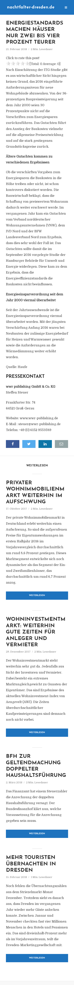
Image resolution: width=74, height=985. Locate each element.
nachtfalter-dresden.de (30, 7)
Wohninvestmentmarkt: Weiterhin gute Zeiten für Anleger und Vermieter (36, 632)
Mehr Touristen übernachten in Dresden (31, 864)
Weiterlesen (37, 595)
